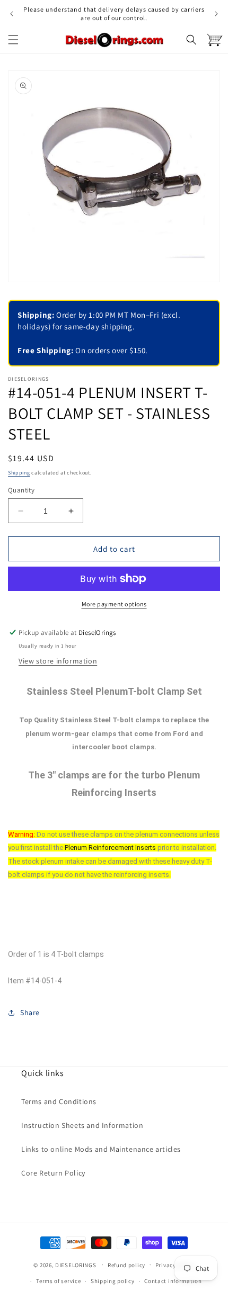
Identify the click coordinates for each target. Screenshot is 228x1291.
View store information (58, 661)
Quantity (21, 490)
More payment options (114, 604)
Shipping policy (113, 1281)
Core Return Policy (53, 1173)
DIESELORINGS (75, 1264)
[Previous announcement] (11, 13)
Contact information (172, 1281)
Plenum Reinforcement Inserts (110, 847)
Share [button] (30, 1012)
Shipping (19, 472)
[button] (13, 39)
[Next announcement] (216, 13)
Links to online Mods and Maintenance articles (101, 1149)
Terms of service (58, 1281)
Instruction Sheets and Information (82, 1125)
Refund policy (126, 1265)
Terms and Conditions (59, 1101)
